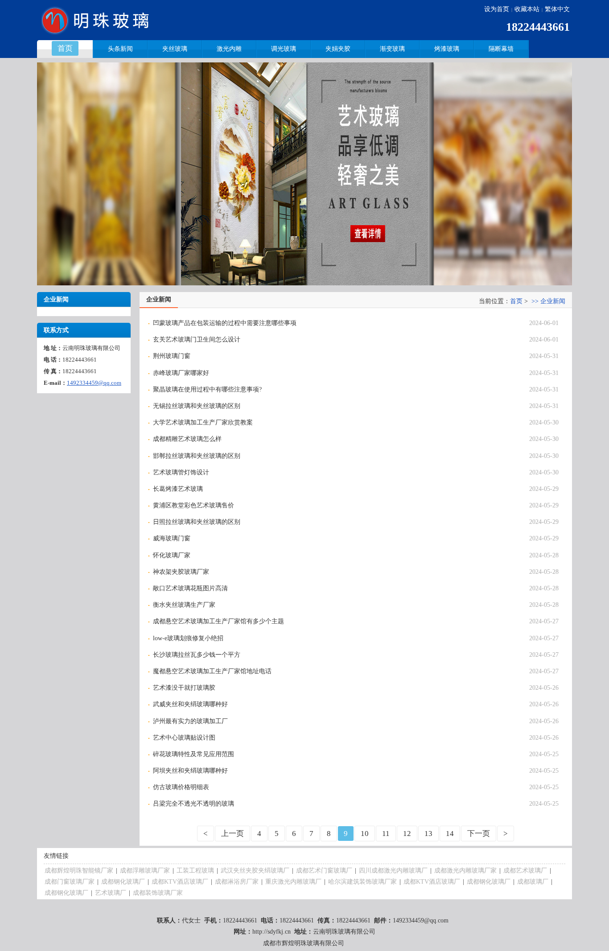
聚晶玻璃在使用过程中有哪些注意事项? (207, 389)
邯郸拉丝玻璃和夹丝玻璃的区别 (196, 456)
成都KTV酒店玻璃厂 (180, 881)
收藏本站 (526, 9)
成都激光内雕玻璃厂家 (465, 870)
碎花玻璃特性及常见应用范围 (193, 754)
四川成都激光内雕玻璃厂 (393, 870)
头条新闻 (120, 48)
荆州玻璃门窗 (171, 356)
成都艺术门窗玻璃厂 (324, 870)
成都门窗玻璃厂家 (70, 881)
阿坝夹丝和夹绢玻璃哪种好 (190, 770)
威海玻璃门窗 (171, 538)
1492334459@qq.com (94, 382)
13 (428, 833)
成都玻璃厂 (532, 881)
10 (365, 833)
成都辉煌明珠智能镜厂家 (79, 870)
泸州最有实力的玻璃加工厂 (190, 721)
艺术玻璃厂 (110, 892)
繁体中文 (557, 9)
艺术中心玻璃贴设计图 (184, 737)
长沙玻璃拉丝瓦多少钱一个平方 (196, 654)
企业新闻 (552, 301)
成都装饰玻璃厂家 (158, 892)
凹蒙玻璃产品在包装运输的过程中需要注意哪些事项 (224, 323)
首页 (516, 301)
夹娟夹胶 (337, 48)
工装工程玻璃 (195, 870)
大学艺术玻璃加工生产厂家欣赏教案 (203, 422)
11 (386, 833)
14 (450, 833)
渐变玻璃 (392, 48)
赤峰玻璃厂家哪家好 (181, 373)
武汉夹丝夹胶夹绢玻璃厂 (255, 870)
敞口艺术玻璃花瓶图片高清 (190, 588)
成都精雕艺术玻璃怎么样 (187, 439)
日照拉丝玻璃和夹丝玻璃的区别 (196, 522)
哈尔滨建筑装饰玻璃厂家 (362, 881)
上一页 (232, 833)
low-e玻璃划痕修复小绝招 (188, 638)
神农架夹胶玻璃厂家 (181, 571)
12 (407, 833)
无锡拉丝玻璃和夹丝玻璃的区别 (196, 406)
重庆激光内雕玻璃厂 (293, 881)
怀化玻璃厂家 (171, 555)
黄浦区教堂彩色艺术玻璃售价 (193, 505)
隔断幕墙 (501, 48)
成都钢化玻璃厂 (123, 881)
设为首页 (496, 9)
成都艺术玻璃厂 (525, 870)
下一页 (478, 833)
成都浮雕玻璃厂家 (145, 870)
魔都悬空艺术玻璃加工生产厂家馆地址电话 (212, 671)
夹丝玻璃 (174, 48)
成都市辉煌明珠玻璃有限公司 (303, 943)
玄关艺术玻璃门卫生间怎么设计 (196, 339)
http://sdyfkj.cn (271, 931)
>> (535, 301)
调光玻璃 (283, 48)
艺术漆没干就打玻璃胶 (184, 687)
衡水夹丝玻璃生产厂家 (184, 604)
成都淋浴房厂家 (237, 881)
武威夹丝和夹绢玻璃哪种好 (190, 704)
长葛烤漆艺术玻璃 (178, 489)
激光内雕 (229, 48)
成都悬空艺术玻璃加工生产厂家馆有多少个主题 (218, 621)
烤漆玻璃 (446, 48)
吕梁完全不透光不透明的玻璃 (193, 803)
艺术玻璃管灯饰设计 (181, 472)
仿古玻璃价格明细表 (181, 787)
